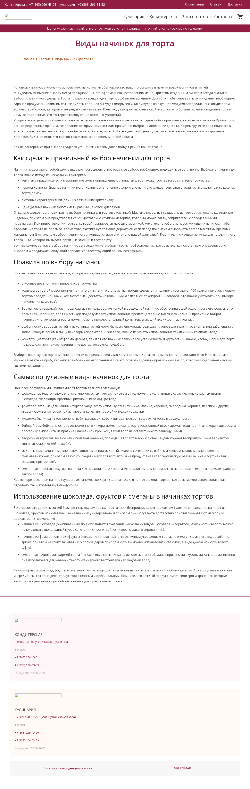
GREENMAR (182, 768)
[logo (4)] (18, 17)
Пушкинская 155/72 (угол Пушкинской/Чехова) (45, 717)
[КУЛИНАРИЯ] (125, 699)
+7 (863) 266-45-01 (27, 657)
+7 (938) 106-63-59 (27, 665)
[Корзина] (240, 16)
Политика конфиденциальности (67, 768)
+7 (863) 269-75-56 (27, 732)
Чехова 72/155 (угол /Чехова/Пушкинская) (42, 641)
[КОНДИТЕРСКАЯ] (125, 624)
